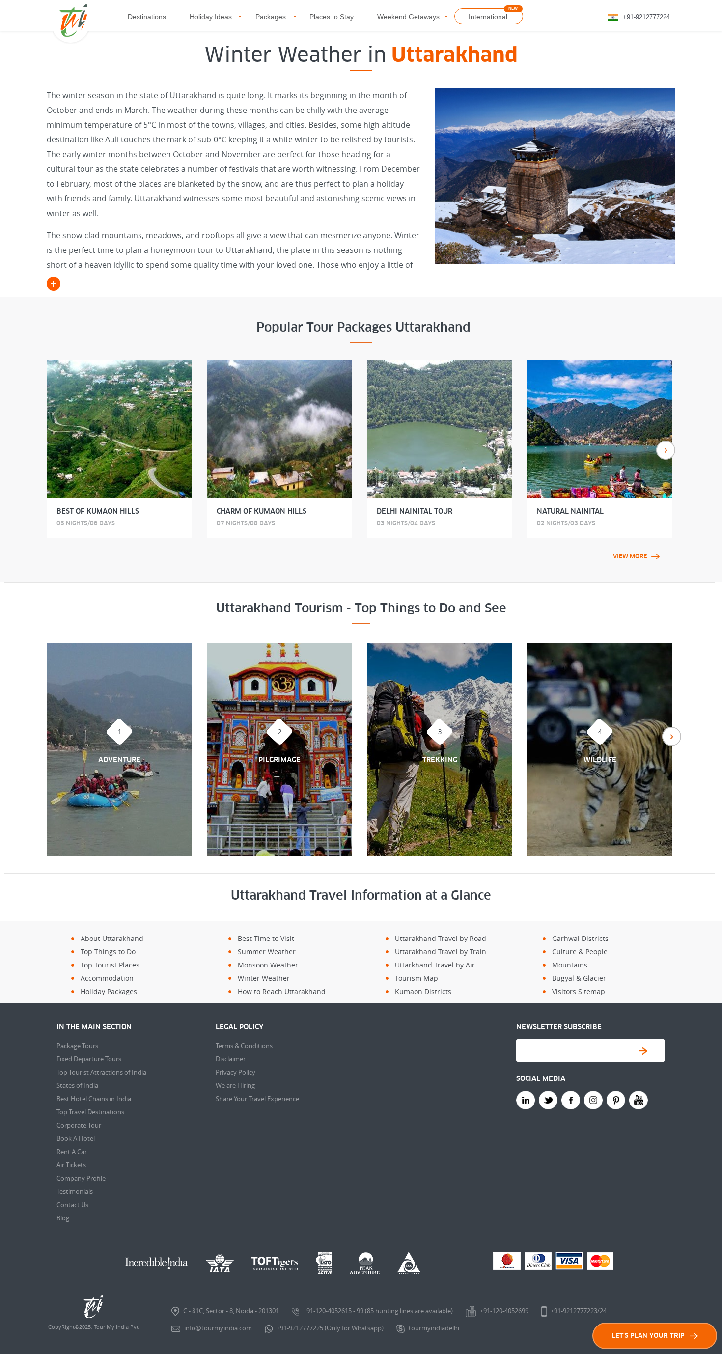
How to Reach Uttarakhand (282, 991)
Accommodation (107, 978)
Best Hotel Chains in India (93, 1098)
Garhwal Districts (580, 938)
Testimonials (74, 1191)
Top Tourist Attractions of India (101, 1072)
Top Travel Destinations (90, 1111)
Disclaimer (231, 1058)
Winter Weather (264, 978)
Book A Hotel (75, 1138)
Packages (270, 17)
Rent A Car (71, 1151)
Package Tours (77, 1045)
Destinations (147, 17)
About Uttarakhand (112, 938)
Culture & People (580, 951)
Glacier (594, 978)
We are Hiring (235, 1085)
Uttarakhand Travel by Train (440, 951)
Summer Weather (267, 951)
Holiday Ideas (211, 17)
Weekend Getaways (408, 17)
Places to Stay (331, 17)
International (488, 17)
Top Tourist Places (110, 964)
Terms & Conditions (244, 1045)
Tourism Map (416, 978)
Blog (62, 1218)
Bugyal (563, 978)
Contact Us (72, 1204)
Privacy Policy (235, 1072)
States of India (77, 1085)
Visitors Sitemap (578, 991)
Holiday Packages (109, 991)
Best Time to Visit (266, 938)
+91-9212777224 (646, 17)
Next (665, 450)
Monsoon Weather (268, 964)
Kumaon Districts (423, 991)
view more (630, 556)
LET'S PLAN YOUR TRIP (648, 1335)
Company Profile (81, 1178)
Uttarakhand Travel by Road (440, 938)
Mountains (569, 964)
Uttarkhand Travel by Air (435, 964)
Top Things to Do (108, 951)
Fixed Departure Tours (88, 1058)
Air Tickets (71, 1165)
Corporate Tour (78, 1125)
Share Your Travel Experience (257, 1098)
